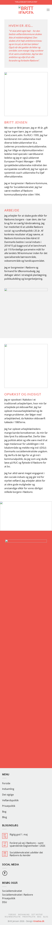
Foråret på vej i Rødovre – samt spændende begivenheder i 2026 (27, 844)
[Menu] (48, 9)
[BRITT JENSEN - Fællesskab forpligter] (26, 10)
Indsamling (8, 789)
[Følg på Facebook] (4, 873)
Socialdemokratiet (12, 890)
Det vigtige (8, 794)
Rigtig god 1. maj (19, 834)
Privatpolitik (8, 806)
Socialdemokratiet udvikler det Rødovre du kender (26, 854)
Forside (6, 783)
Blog (4, 817)
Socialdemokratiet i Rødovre (17, 894)
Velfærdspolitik (10, 800)
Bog (4, 811)
